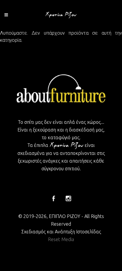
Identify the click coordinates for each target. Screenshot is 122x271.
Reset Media (61, 239)
